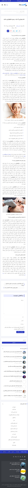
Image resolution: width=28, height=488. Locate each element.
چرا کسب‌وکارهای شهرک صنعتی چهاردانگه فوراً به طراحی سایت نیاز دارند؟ (12, 371)
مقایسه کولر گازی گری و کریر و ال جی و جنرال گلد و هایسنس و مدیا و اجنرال (12, 351)
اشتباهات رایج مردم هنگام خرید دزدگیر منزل (15, 366)
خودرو (13, 451)
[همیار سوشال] (23, 5)
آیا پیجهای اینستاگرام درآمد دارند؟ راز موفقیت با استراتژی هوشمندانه (12, 395)
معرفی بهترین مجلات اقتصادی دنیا (11, 287)
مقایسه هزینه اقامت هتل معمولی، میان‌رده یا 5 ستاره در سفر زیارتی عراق (12, 386)
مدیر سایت (18, 26)
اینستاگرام (4, 451)
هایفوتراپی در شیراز (14, 73)
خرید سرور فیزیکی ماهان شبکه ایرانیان (16, 381)
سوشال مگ (17, 451)
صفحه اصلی (22, 11)
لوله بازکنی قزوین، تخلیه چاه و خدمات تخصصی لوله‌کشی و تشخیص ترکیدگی (12, 390)
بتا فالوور (14, 417)
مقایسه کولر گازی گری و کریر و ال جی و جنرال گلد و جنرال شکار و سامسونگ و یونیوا (12, 356)
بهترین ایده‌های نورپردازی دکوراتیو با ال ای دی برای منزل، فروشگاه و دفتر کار (12, 376)
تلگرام (9, 451)
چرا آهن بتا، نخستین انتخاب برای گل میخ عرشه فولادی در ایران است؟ (12, 361)
